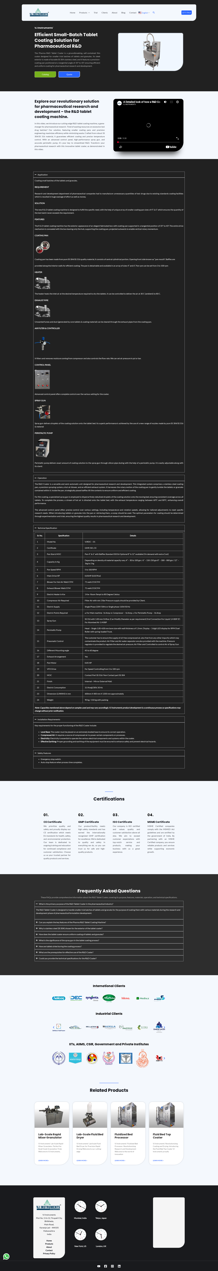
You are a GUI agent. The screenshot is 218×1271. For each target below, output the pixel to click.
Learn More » (43, 1160)
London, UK (101, 1246)
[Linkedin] (119, 1266)
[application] (88, 13)
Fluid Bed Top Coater (162, 1136)
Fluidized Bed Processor (124, 1136)
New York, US (80, 1246)
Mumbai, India (80, 1218)
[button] (53, 998)
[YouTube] (98, 1266)
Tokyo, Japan (101, 1218)
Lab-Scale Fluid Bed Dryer (90, 1136)
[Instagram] (112, 1266)
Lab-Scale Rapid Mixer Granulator (50, 1136)
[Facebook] (105, 1266)
